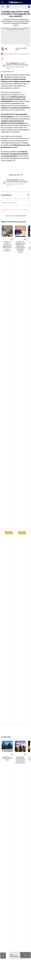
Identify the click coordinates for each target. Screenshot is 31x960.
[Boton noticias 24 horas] (7, 7)
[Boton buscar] (2, 6)
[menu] (2, 2)
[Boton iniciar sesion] (29, 7)
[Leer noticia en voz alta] (2, 53)
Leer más (8, 533)
